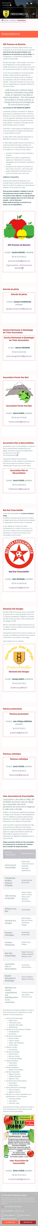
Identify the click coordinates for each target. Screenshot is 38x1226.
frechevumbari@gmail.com (19, 422)
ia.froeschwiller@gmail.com (19, 1179)
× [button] (36, 1194)
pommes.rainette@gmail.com (19, 261)
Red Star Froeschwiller (19, 572)
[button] (19, 1219)
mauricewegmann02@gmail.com (19, 356)
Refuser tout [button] (28, 1222)
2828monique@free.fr (19, 688)
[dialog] (19, 1209)
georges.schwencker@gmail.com (19, 309)
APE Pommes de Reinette (19, 245)
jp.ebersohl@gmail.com (19, 733)
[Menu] (33, 12)
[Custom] (10, 5)
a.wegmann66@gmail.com (19, 588)
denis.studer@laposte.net (19, 775)
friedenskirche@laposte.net (19, 489)
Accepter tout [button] (10, 1222)
